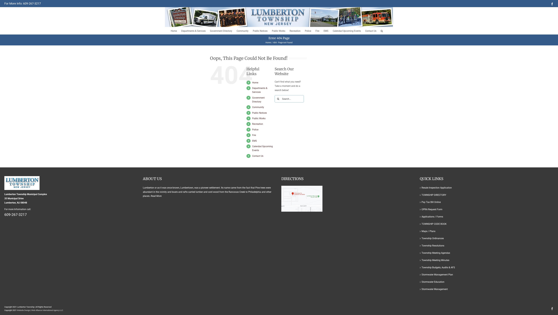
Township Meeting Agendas (436, 253)
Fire (254, 135)
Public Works (258, 118)
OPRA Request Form (432, 209)
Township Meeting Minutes (435, 260)
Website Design (23, 310)
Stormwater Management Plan (437, 274)
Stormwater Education (433, 282)
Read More (156, 196)
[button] (382, 30)
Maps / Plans (428, 231)
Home (255, 82)
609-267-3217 (32, 3)
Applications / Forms (432, 216)
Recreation (257, 124)
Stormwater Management (435, 289)
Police (255, 129)
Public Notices (259, 113)
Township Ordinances (433, 238)
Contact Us (257, 156)
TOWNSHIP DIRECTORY (434, 195)
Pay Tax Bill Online (431, 202)
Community (258, 107)
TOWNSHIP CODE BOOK (434, 224)
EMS (254, 140)
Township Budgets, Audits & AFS (438, 267)
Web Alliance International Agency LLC (47, 310)
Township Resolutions (433, 245)
